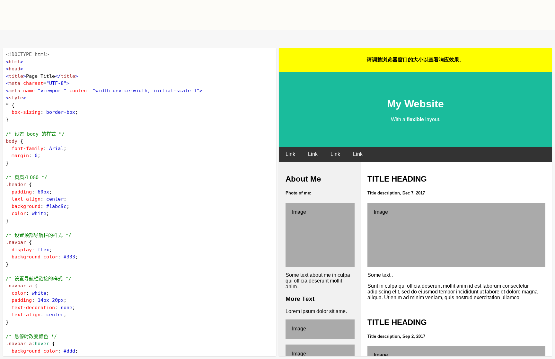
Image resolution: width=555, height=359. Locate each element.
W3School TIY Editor (142, 15)
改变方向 (31, 39)
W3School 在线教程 (10, 39)
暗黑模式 (52, 39)
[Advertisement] (353, 14)
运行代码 (87, 39)
